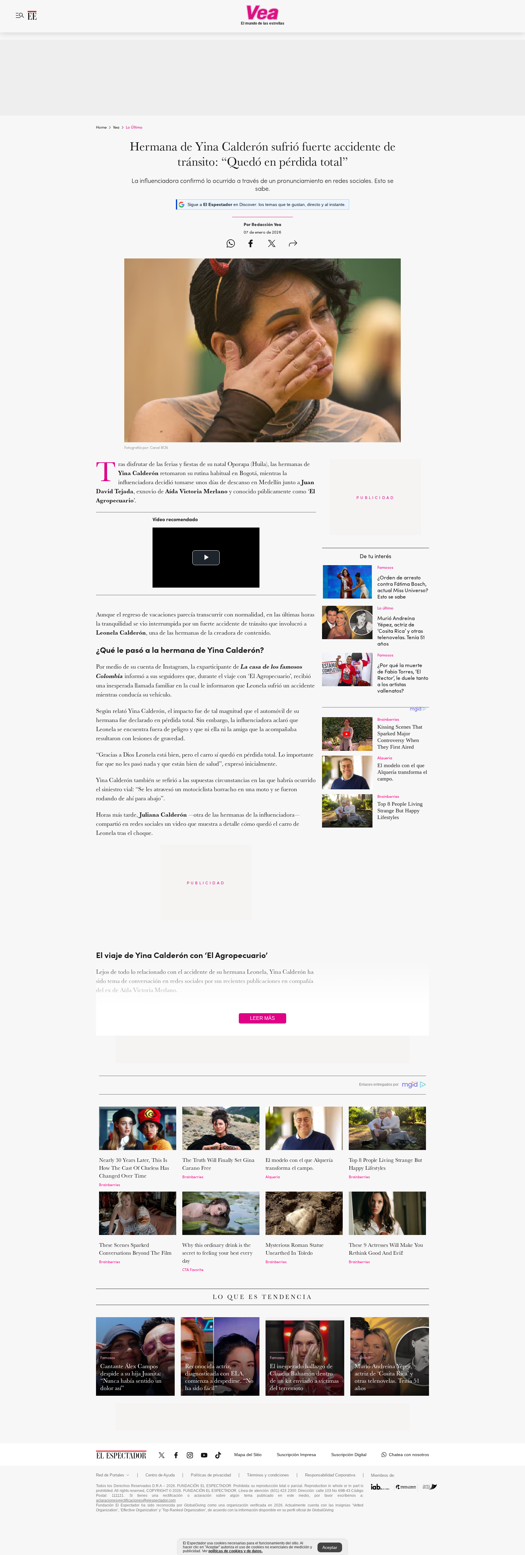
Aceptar (329, 1547)
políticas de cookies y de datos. (235, 1551)
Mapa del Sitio (248, 1454)
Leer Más (262, 1018)
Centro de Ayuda (160, 1475)
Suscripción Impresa (296, 1454)
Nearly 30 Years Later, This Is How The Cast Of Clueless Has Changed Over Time (134, 1167)
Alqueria (273, 1176)
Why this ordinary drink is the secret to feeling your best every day (217, 1252)
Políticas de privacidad (211, 1475)
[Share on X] (272, 244)
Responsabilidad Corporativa (330, 1475)
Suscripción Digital (348, 1454)
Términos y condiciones (268, 1475)
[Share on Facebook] (250, 244)
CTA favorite (193, 1269)
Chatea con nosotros (409, 1454)
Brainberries (109, 1184)
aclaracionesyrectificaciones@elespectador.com (136, 1500)
